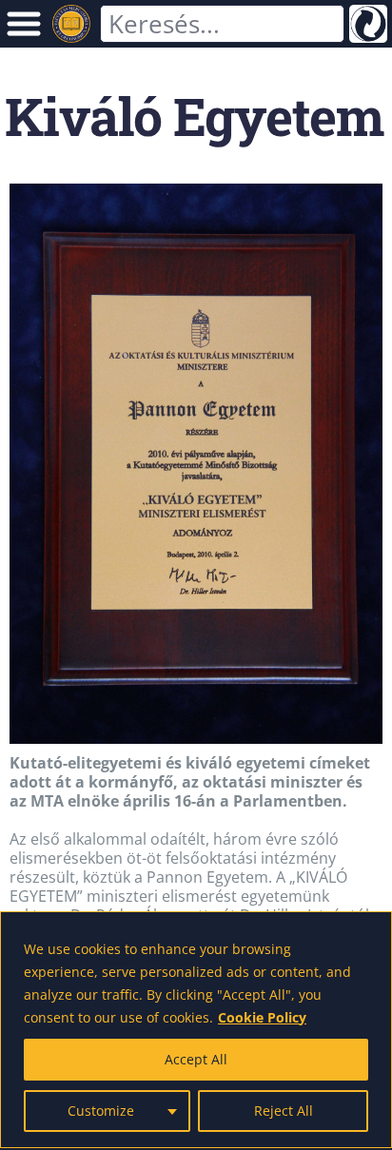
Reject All (283, 1110)
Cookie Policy (262, 1017)
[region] (196, 1029)
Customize (101, 1110)
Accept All (196, 1059)
